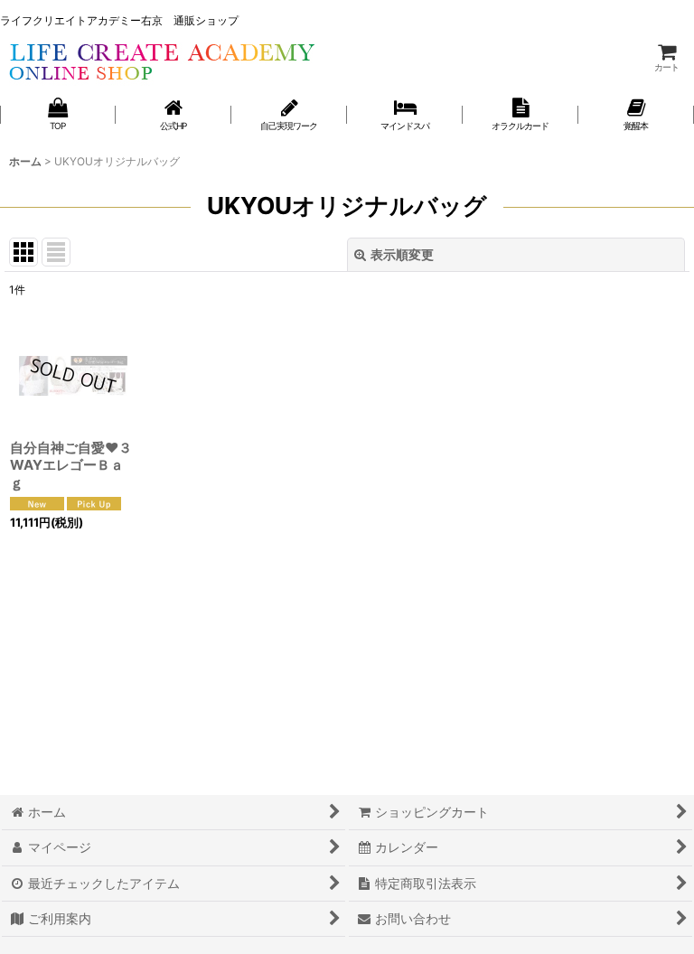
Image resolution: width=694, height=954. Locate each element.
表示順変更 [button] (402, 254)
